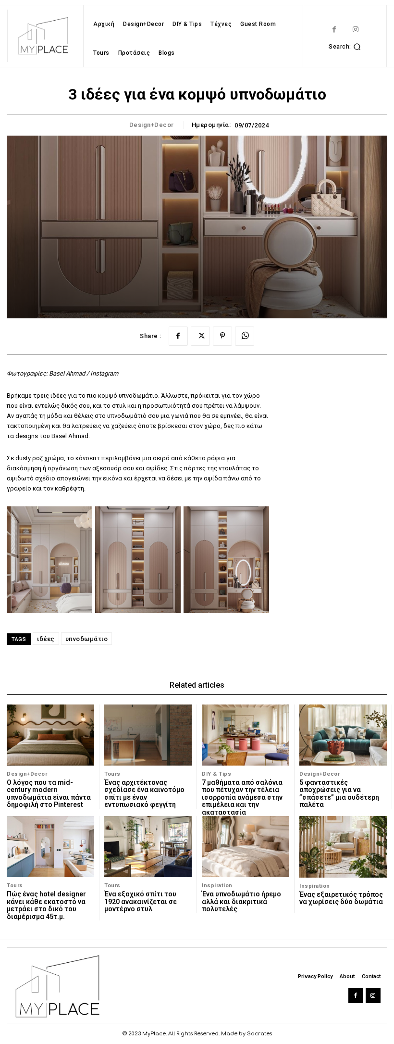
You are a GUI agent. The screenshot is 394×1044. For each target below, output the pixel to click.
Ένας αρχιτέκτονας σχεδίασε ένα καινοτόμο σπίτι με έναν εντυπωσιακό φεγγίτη (144, 793)
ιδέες (46, 638)
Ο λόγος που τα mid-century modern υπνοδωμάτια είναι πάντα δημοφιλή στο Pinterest (49, 793)
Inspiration (217, 885)
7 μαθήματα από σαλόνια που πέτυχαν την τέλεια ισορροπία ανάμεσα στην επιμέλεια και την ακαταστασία (242, 797)
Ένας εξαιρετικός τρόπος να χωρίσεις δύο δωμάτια (341, 898)
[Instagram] (355, 29)
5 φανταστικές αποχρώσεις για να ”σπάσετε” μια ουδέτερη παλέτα (339, 793)
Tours (112, 774)
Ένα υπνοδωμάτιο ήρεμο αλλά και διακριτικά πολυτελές (241, 901)
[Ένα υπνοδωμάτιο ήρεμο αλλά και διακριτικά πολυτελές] (245, 846)
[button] (346, 46)
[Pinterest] (222, 336)
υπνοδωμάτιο (86, 638)
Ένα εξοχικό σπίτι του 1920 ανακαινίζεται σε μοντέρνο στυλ (140, 901)
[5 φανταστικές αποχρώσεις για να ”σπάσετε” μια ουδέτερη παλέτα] (343, 735)
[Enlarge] (80, 519)
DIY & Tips (216, 774)
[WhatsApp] (244, 336)
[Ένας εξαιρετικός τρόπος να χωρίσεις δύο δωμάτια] (343, 847)
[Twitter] (200, 336)
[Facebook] (334, 29)
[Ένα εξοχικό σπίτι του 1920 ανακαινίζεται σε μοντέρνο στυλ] (148, 846)
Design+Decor (151, 124)
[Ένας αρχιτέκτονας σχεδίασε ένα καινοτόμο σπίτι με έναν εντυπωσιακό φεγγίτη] (148, 735)
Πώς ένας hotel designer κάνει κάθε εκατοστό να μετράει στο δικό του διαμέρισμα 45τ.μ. (46, 905)
